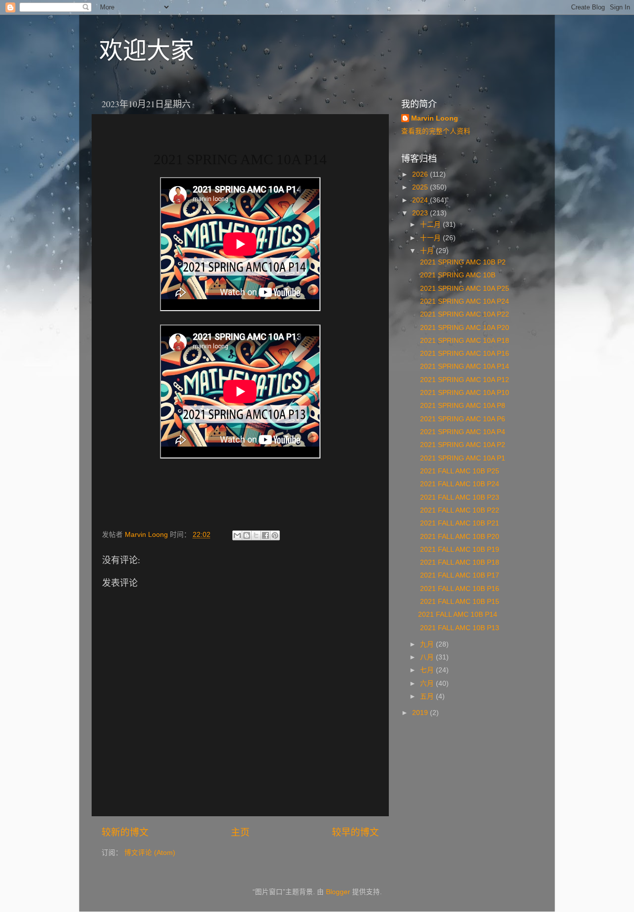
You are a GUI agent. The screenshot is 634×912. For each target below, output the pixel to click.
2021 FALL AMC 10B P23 (458, 497)
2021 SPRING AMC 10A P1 (461, 458)
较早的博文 (355, 832)
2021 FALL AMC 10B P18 (458, 562)
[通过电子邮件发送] (237, 535)
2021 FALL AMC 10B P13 (458, 628)
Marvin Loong (434, 118)
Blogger (338, 892)
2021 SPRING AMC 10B (457, 275)
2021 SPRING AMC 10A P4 (461, 432)
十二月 (431, 224)
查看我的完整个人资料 (436, 131)
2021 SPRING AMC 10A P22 (463, 314)
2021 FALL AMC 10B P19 (458, 549)
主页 (240, 832)
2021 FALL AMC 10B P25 (458, 471)
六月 (428, 683)
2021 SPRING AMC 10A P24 (463, 301)
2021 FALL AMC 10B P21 (458, 523)
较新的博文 (125, 832)
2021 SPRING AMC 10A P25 (463, 288)
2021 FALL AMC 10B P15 (458, 601)
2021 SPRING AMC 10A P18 (463, 340)
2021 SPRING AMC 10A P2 (461, 445)
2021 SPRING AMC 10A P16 (463, 353)
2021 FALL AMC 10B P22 (458, 510)
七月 (428, 670)
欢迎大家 (146, 49)
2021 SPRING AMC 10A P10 (463, 392)
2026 (421, 174)
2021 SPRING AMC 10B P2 (462, 262)
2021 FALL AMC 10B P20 (458, 536)
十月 (428, 251)
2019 (421, 713)
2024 (421, 200)
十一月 (431, 238)
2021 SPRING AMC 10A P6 (461, 419)
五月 (428, 696)
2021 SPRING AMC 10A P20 (463, 327)
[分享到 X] (256, 535)
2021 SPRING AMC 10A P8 (461, 405)
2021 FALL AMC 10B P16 (458, 588)
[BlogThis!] (247, 535)
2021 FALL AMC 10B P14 (457, 614)
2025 (421, 187)
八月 (428, 657)
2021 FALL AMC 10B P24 (458, 484)
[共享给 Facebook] (265, 535)
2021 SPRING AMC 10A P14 (463, 366)
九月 (428, 644)
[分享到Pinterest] (275, 535)
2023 (421, 213)
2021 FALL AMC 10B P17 (458, 575)
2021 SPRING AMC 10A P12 (463, 380)
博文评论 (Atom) (149, 852)
